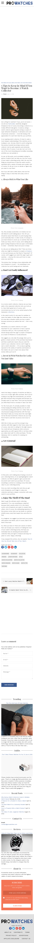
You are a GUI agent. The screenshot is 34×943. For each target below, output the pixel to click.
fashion (4, 556)
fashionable (11, 124)
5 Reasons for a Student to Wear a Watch (13, 801)
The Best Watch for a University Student (13, 804)
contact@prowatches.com (9, 824)
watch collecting (7, 560)
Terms (27, 932)
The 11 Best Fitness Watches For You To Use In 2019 (17, 754)
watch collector (19, 560)
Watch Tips (24, 563)
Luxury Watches (12, 556)
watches (4, 566)
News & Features (16, 82)
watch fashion (6, 563)
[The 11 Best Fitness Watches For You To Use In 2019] (17, 765)
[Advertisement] (17, 24)
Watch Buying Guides (26, 82)
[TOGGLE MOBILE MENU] (2, 2)
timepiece (29, 251)
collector (22, 553)
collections (11, 312)
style (20, 556)
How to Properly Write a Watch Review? (13, 808)
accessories (5, 553)
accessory (14, 553)
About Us (7, 932)
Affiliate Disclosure (11, 938)
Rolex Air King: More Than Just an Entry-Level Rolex (17, 833)
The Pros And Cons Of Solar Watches (17, 703)
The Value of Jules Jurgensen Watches (12, 812)
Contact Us (26, 938)
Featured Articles (6, 82)
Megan (5, 94)
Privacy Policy (11, 935)
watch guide (15, 563)
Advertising (23, 935)
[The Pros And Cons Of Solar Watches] (17, 720)
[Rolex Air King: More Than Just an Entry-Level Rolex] (17, 843)
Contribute (18, 932)
